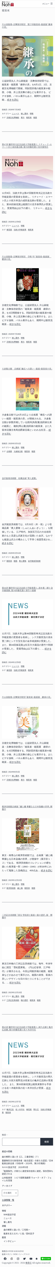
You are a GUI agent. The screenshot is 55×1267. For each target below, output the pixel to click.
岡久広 (36, 1109)
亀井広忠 (10, 1109)
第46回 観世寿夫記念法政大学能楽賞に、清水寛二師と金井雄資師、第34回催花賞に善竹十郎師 (27, 589)
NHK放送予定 (10, 1214)
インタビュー (10, 1241)
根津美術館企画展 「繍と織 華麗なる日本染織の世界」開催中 (27, 808)
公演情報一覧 (8, 1199)
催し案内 (24, 114)
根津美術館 (11, 888)
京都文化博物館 (13, 117)
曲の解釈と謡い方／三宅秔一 (17, 1229)
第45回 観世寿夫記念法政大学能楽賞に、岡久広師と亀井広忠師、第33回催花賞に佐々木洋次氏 (27, 1028)
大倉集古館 (18, 451)
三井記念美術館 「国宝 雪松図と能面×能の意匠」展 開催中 (27, 916)
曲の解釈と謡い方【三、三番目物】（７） (21, 1156)
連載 (4, 1225)
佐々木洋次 (19, 1109)
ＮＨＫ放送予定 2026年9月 (15, 1167)
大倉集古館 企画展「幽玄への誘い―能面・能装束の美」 (27, 368)
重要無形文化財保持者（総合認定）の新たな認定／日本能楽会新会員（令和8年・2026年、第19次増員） (27, 1162)
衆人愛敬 (22, 561)
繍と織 (20, 888)
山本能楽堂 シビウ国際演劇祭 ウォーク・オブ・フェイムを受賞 (27, 1179)
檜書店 (28, 1262)
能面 (35, 117)
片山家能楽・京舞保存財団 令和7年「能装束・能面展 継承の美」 (26, 258)
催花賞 (9, 230)
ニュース (15, 114)
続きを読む (13, 99)
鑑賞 (4, 1237)
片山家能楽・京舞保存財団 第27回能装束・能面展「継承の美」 (27, 25)
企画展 (9, 451)
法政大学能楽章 (20, 230)
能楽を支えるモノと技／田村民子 (19, 1233)
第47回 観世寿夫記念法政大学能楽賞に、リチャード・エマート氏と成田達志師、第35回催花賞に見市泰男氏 (27, 145)
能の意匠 (24, 1000)
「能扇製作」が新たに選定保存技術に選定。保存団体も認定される (27, 1172)
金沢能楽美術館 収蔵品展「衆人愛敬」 (19, 478)
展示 (22, 117)
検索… (5, 1134)
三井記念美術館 (13, 1000)
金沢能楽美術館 (34, 561)
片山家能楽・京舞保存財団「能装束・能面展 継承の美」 (26, 697)
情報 (31, 114)
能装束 (29, 117)
